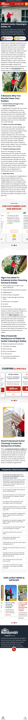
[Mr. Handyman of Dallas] (9, 632)
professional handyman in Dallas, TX (16, 449)
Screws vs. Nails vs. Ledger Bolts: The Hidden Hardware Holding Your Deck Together (20, 606)
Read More (4, 615)
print (9, 394)
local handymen (16, 68)
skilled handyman (14, 315)
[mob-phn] (14, 649)
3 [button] (14, 245)
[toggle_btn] (26, 4)
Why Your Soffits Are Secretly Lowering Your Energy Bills (6, 605)
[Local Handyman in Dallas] (5, 4)
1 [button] (11, 245)
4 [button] (16, 245)
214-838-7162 (19, 4)
